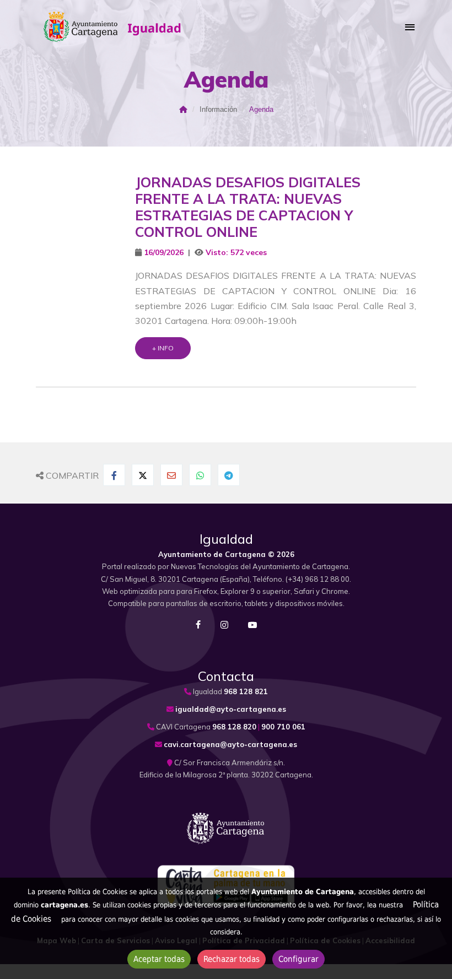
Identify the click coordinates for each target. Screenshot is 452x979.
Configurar (298, 959)
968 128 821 (246, 691)
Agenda (261, 109)
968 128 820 (234, 726)
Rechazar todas (231, 959)
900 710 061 (283, 726)
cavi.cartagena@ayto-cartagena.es (230, 744)
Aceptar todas (159, 959)
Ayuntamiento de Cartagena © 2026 (226, 554)
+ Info (163, 348)
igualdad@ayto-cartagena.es (230, 709)
